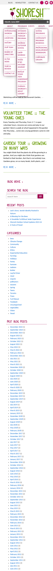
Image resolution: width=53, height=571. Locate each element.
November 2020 (16, 367)
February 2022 (15, 353)
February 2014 (15, 523)
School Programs (40, 32)
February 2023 (15, 339)
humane (13, 265)
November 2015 (16, 494)
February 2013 (15, 531)
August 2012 (15, 543)
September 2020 (16, 373)
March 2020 (14, 388)
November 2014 (16, 520)
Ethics (12, 250)
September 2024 (16, 330)
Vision (12, 311)
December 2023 (16, 333)
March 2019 (14, 411)
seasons (13, 285)
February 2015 (15, 514)
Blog (10, 3)
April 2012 (14, 552)
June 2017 (14, 445)
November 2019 (16, 396)
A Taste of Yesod (16, 225)
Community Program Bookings (41, 40)
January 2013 (15, 534)
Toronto (13, 293)
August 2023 (15, 336)
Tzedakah (13, 302)
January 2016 (15, 488)
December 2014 (16, 517)
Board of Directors (9, 53)
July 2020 (13, 379)
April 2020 (14, 385)
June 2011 (14, 569)
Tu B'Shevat (14, 299)
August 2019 (15, 402)
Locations (9, 38)
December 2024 (16, 327)
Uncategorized (15, 305)
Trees (12, 296)
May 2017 (14, 448)
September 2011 (16, 560)
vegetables (14, 308)
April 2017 (14, 451)
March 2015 (14, 511)
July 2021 (13, 359)
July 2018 (13, 425)
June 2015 (14, 506)
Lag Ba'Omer (15, 273)
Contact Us (33, 3)
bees (12, 239)
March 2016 (14, 482)
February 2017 (15, 457)
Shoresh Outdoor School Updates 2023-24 (26, 222)
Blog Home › (15, 182)
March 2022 (14, 350)
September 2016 (16, 468)
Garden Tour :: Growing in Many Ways (24, 146)
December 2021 (16, 356)
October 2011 (15, 557)
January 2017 (15, 459)
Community (14, 244)
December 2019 (16, 393)
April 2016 (14, 480)
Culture (13, 247)
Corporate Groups (40, 58)
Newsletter (20, 3)
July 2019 (13, 405)
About (10, 26)
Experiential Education (18, 253)
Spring (12, 288)
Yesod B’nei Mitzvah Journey (21, 63)
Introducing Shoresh (10, 32)
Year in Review (8, 67)
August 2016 (15, 471)
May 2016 (14, 477)
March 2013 (14, 529)
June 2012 (14, 546)
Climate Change (16, 242)
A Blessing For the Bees (19, 216)
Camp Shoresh (21, 54)
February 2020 (15, 390)
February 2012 (15, 554)
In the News (7, 60)
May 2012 (14, 549)
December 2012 (16, 537)
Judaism (13, 267)
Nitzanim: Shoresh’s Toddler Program (22, 34)
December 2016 (16, 462)
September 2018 (16, 419)
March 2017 (14, 454)
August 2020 (15, 376)
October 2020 (15, 370)
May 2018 (14, 428)
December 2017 (16, 434)
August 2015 (15, 503)
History (8, 43)
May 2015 (14, 508)
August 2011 (15, 563)
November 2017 (16, 436)
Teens (12, 290)
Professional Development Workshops (41, 50)
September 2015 (16, 500)
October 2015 (15, 497)
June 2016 (14, 474)
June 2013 (14, 526)
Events (31, 26)
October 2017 (15, 439)
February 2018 (15, 431)
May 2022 (14, 347)
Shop (51, 26)
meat (12, 276)
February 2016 (15, 485)
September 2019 (16, 399)
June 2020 (14, 382)
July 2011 (13, 566)
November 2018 (16, 416)
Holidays (13, 259)
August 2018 (15, 422)
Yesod (12, 314)
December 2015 (16, 491)
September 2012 (16, 540)
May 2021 (14, 362)
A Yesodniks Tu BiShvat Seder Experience (25, 219)
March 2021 (14, 364)
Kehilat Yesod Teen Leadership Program (22, 77)
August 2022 (15, 344)
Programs (22, 26)
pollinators (14, 282)
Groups (41, 26)
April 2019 (14, 408)
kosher (12, 270)
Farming (13, 256)
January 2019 (15, 413)
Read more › (9, 103)
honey (12, 262)
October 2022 (15, 341)
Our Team (9, 47)
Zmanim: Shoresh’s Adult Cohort (22, 90)
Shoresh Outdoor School (22, 45)
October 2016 (15, 465)
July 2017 (13, 442)
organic (13, 279)
